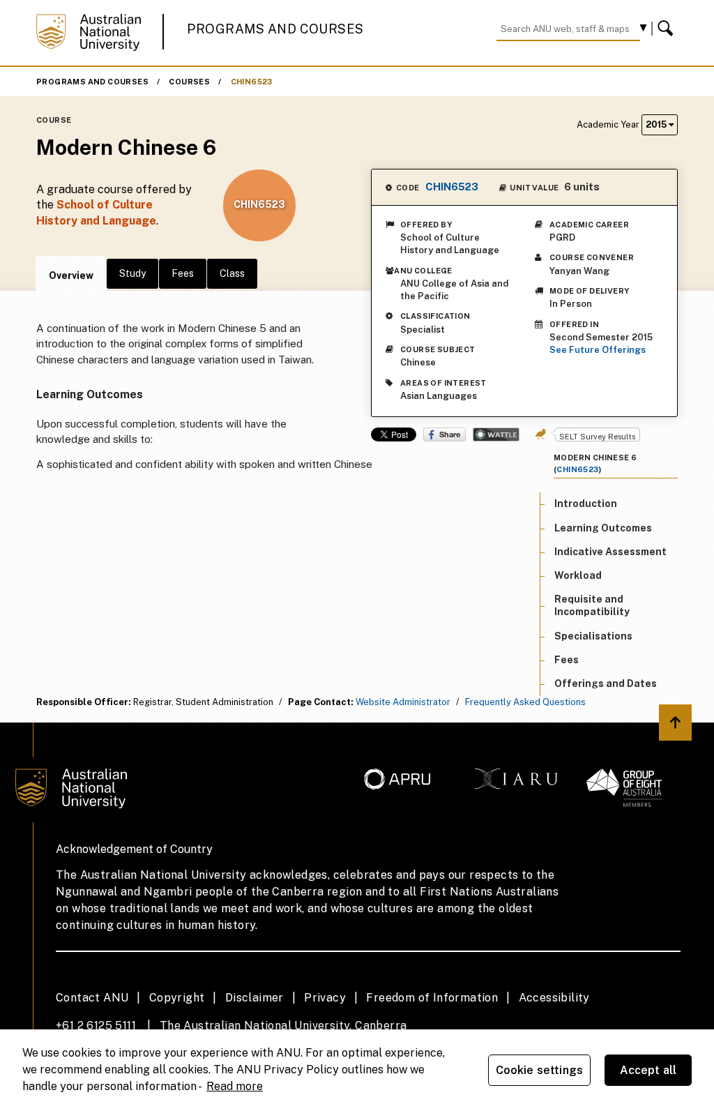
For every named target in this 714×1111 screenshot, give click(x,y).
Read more (234, 1086)
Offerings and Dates (605, 683)
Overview (71, 275)
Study (132, 273)
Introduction (585, 503)
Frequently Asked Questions (525, 702)
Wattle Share (496, 434)
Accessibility (554, 997)
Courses (189, 81)
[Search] (667, 28)
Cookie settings (539, 1070)
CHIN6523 (252, 81)
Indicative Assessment (610, 551)
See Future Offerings (597, 350)
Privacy (325, 997)
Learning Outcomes (603, 528)
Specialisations (593, 636)
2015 (657, 124)
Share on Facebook (444, 434)
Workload (578, 575)
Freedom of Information (432, 997)
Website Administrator (403, 702)
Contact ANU (92, 997)
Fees (183, 273)
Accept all (648, 1070)
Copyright (177, 997)
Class (232, 273)
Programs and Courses (275, 29)
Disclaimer (254, 997)
